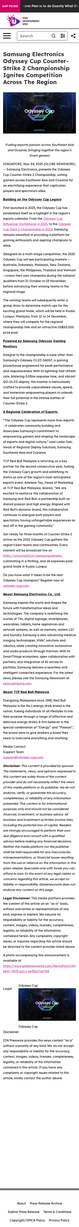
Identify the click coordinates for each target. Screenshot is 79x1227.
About (21, 1203)
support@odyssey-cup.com (23, 757)
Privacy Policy (59, 1220)
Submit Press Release (24, 1212)
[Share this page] (73, 36)
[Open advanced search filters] (62, 35)
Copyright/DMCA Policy (27, 1220)
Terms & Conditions (57, 1212)
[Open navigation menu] (7, 36)
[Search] (53, 35)
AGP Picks (10, 6)
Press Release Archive (46, 1203)
